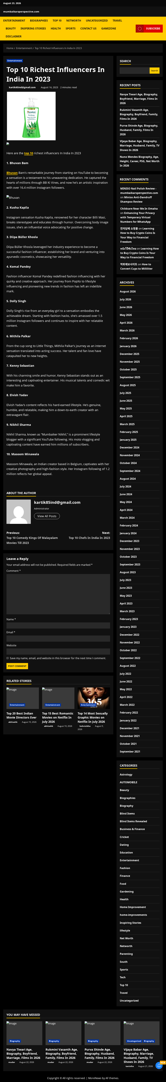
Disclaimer (14, 36)
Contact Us (88, 28)
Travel (117, 20)
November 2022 (130, 642)
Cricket (124, 837)
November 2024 (130, 455)
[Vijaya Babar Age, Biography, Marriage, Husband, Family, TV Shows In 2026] (142, 1033)
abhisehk (12, 722)
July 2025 (125, 393)
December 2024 (129, 447)
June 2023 (126, 588)
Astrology (126, 774)
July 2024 (125, 486)
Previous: (32, 538)
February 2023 (129, 619)
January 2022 (128, 720)
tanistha (130, 1066)
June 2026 (126, 307)
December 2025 (129, 354)
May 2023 (126, 595)
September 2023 (130, 564)
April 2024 (126, 510)
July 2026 (125, 299)
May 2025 (126, 408)
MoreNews (94, 1078)
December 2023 (129, 541)
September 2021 (130, 751)
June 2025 (126, 400)
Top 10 (57, 20)
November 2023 (130, 549)
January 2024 (128, 533)
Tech (123, 977)
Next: (89, 535)
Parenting (126, 954)
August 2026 (128, 291)
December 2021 (129, 728)
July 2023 (125, 580)
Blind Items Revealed (133, 821)
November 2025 (130, 361)
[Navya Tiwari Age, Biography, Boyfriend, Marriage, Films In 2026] (24, 1033)
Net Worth (126, 938)
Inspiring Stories (33, 28)
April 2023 (126, 603)
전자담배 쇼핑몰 (129, 228)
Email (10, 632)
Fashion (125, 868)
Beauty (11, 28)
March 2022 (127, 705)
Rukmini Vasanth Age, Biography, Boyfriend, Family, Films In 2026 (139, 114)
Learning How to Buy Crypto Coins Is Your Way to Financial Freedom (139, 253)
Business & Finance (132, 829)
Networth (73, 20)
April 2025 (126, 416)
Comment (13, 571)
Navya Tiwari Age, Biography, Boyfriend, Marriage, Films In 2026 (139, 99)
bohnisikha (85, 726)
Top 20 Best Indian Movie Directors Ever (21, 715)
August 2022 (128, 666)
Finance (125, 876)
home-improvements (133, 915)
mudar (11, 1062)
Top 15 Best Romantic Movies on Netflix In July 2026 (57, 717)
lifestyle (125, 930)
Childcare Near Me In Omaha (139, 208)
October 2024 (128, 463)
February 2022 (129, 712)
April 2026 (126, 322)
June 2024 (126, 494)
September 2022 (130, 658)
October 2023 (128, 556)
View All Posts (46, 516)
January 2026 (128, 346)
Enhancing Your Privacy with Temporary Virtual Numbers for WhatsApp (137, 217)
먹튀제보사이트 (128, 264)
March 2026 (127, 330)
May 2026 (126, 315)
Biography (126, 806)
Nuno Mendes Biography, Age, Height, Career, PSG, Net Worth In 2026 (140, 161)
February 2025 (129, 432)
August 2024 (128, 478)
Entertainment (14, 20)
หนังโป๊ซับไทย (128, 248)
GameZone (108, 28)
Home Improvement (133, 907)
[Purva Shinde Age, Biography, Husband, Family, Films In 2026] (102, 1033)
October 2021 (128, 744)
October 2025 (128, 369)
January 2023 (128, 627)
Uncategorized (97, 20)
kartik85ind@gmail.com (22, 87)
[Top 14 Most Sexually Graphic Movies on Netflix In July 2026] (94, 698)
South (124, 962)
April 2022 (126, 697)
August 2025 (128, 385)
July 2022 (125, 673)
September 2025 (130, 377)
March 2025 (127, 424)
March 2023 (127, 611)
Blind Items (127, 813)
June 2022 (126, 681)
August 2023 (128, 572)
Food (123, 884)
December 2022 (129, 634)
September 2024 (130, 471)
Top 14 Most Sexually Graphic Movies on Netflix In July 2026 (93, 717)
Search (125, 61)
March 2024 (127, 517)
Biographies (39, 20)
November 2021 (130, 736)
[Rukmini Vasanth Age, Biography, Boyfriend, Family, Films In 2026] (63, 1033)
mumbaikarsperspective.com (21, 11)
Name (11, 619)
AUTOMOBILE (128, 782)
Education (126, 852)
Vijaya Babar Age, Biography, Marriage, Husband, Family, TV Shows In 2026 (139, 145)
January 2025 (128, 439)
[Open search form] (132, 28)
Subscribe (153, 28)
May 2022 (126, 689)
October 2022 (128, 650)
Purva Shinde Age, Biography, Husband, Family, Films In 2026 (139, 130)
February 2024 (129, 525)
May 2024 (126, 502)
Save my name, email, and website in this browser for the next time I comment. (58, 658)
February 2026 (129, 338)
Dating (124, 845)
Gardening (127, 891)
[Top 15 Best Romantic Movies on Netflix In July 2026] (58, 698)
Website (11, 645)
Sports (71, 28)
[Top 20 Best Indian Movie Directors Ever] (22, 698)
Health (56, 28)
